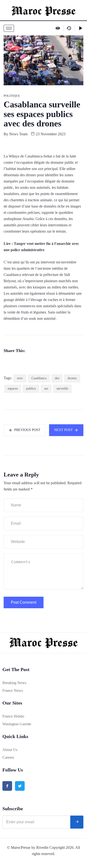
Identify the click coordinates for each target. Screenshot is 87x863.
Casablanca (38, 378)
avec (20, 378)
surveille (62, 388)
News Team (18, 134)
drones (72, 378)
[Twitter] (20, 786)
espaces (13, 388)
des (57, 378)
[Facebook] (7, 786)
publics (31, 388)
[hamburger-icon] (9, 28)
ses (46, 388)
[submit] (76, 822)
